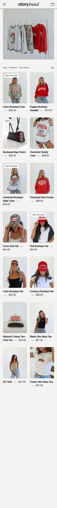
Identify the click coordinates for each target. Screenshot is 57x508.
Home (5, 67)
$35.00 (39, 295)
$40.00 (6, 250)
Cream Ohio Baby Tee (41, 382)
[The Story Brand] (28, 4)
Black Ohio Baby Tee (41, 337)
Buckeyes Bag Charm (14, 152)
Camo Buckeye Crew (14, 107)
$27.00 (39, 340)
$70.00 (48, 110)
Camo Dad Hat (10, 246)
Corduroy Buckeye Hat (41, 291)
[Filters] (53, 68)
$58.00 (12, 110)
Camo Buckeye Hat (13, 291)
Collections (13, 67)
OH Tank (7, 382)
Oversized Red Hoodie (42, 197)
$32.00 (12, 156)
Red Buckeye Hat (39, 246)
